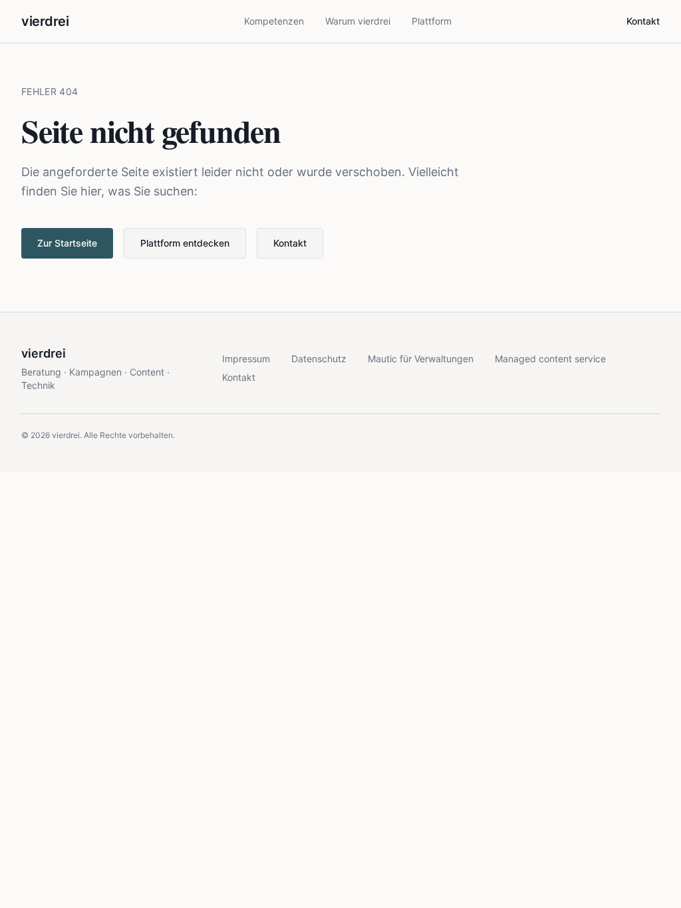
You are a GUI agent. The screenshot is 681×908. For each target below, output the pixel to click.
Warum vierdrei (357, 21)
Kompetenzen (274, 21)
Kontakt (643, 21)
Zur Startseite (67, 243)
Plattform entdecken (184, 243)
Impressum (246, 358)
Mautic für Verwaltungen (421, 358)
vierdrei (44, 21)
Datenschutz (318, 358)
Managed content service (550, 358)
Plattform (432, 21)
